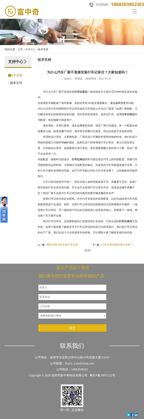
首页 (20, 49)
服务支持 (16, 82)
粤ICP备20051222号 (102, 375)
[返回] (87, 250)
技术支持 (16, 75)
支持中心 (30, 49)
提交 (72, 327)
